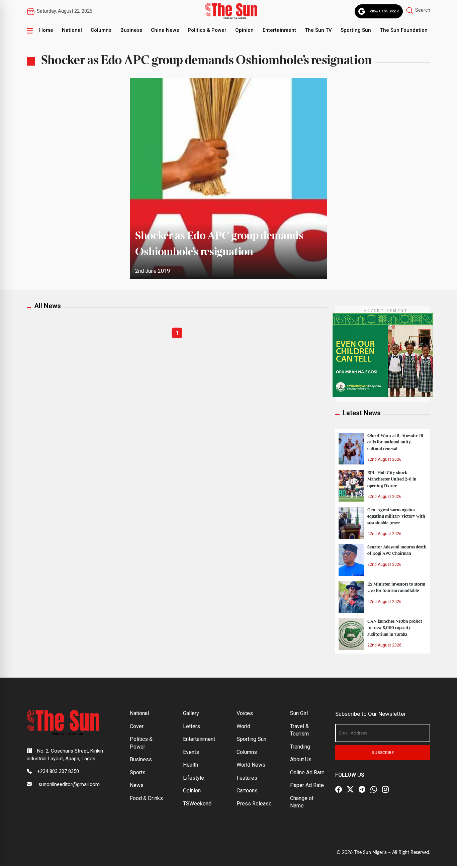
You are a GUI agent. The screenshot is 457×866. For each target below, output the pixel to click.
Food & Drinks (146, 798)
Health (190, 765)
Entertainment (279, 30)
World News (251, 765)
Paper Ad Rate (307, 785)
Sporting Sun (356, 30)
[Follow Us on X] (350, 789)
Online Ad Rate (307, 772)
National (72, 30)
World (243, 726)
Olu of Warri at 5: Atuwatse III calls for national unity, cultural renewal (395, 442)
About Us (300, 759)
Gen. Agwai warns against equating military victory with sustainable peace (396, 516)
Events (191, 752)
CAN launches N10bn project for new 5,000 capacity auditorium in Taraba (394, 627)
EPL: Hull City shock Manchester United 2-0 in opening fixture (392, 479)
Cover (137, 726)
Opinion (244, 30)
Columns (101, 30)
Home (46, 30)
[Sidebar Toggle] (30, 30)
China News (165, 30)
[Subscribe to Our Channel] (362, 789)
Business (131, 30)
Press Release (254, 803)
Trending (300, 747)
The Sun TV (318, 30)
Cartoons (247, 790)
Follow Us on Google (383, 11)
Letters (191, 726)
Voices (245, 713)
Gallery (191, 713)
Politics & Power (207, 30)
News (137, 785)
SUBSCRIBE (383, 753)
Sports (138, 772)
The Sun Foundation (404, 30)
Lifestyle (193, 778)
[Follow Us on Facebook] (338, 789)
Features (247, 778)
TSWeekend (197, 803)
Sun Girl (299, 713)
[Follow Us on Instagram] (385, 789)
